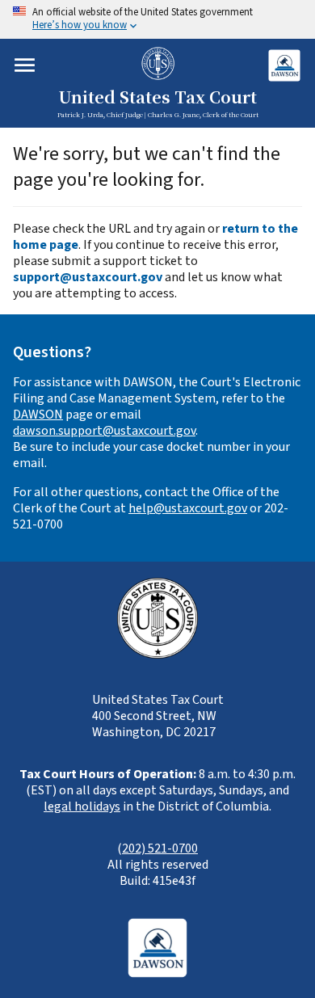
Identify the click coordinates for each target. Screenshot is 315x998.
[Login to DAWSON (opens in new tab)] (284, 65)
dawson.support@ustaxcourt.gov (104, 431)
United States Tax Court (157, 98)
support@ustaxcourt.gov (87, 277)
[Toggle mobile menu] (24, 65)
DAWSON (38, 414)
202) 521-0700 (160, 848)
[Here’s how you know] (157, 19)
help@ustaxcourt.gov (187, 508)
